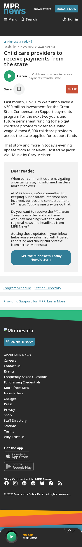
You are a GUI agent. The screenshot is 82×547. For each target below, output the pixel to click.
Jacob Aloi (10, 46)
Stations (10, 426)
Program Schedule (17, 288)
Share (72, 89)
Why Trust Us (14, 437)
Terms (9, 431)
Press (8, 404)
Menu (13, 19)
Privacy (9, 409)
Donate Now (66, 9)
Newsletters (13, 393)
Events (9, 371)
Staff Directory (15, 420)
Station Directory (48, 288)
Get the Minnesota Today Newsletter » (41, 258)
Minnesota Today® (20, 41)
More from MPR (16, 387)
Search (31, 19)
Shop (8, 415)
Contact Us (12, 366)
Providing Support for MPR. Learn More (34, 301)
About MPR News (17, 355)
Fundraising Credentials (22, 382)
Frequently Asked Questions (25, 376)
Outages (10, 398)
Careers (10, 360)
